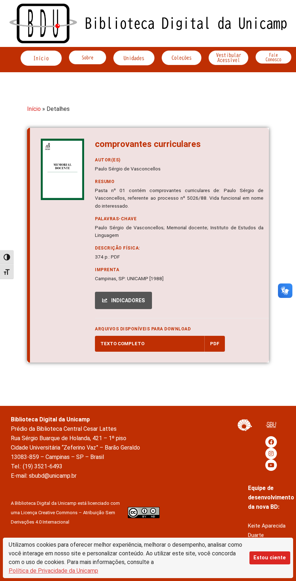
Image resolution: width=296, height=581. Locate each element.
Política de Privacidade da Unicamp (53, 570)
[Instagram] (271, 453)
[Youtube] (271, 465)
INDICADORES (127, 300)
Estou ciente (269, 558)
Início (34, 108)
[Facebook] (271, 442)
